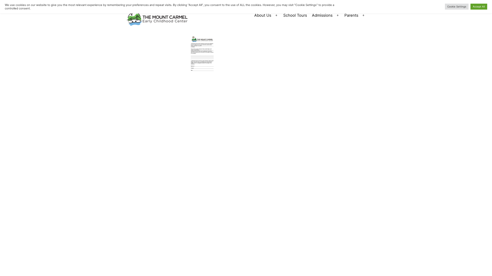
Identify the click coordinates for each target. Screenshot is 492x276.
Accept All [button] (479, 6)
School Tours (295, 15)
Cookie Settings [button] (456, 6)
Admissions (322, 15)
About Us (262, 15)
